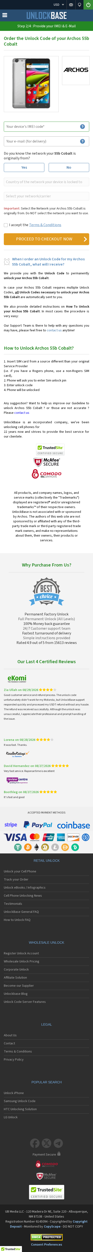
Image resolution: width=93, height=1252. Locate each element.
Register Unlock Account (21, 953)
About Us (10, 1035)
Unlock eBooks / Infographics (25, 887)
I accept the (35, 225)
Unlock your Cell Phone (20, 871)
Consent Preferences (46, 1244)
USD (56, 4)
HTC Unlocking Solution (20, 1109)
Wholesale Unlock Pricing (21, 961)
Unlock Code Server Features (25, 1002)
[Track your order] (79, 5)
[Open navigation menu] (4, 16)
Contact (9, 1043)
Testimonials (13, 903)
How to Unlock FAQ (17, 920)
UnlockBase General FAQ (21, 911)
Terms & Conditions (45, 225)
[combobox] (46, 182)
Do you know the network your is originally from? (40, 156)
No (69, 167)
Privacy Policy (14, 1059)
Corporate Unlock (16, 969)
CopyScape (52, 1226)
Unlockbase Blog (16, 993)
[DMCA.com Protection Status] (46, 1238)
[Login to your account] (88, 5)
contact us (54, 330)
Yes (24, 167)
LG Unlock (11, 1117)
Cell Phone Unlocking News (23, 895)
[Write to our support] (71, 5)
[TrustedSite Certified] (50, 450)
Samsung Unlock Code (20, 1101)
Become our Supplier (19, 985)
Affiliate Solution (15, 977)
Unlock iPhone (14, 1093)
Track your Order (16, 879)
